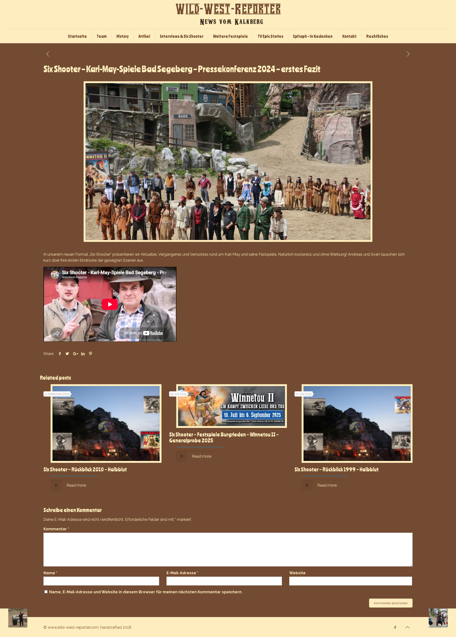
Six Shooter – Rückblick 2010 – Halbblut (85, 469)
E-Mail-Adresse (182, 573)
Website (297, 573)
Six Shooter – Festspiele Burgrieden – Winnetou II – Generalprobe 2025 (224, 437)
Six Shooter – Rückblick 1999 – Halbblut (336, 469)
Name (50, 573)
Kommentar (56, 529)
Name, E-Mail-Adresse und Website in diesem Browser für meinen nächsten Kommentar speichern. (145, 592)
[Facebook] (395, 627)
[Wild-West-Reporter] (228, 14)
